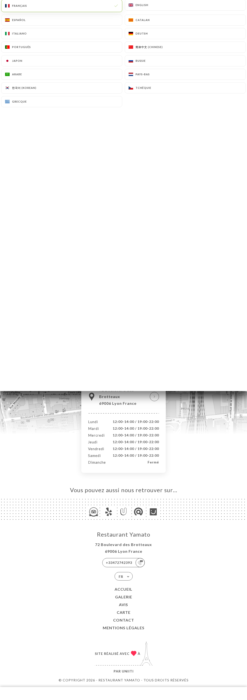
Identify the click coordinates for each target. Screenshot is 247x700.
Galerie (123, 597)
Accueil (123, 589)
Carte (123, 612)
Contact (123, 620)
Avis (123, 604)
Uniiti (128, 671)
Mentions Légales (123, 627)
